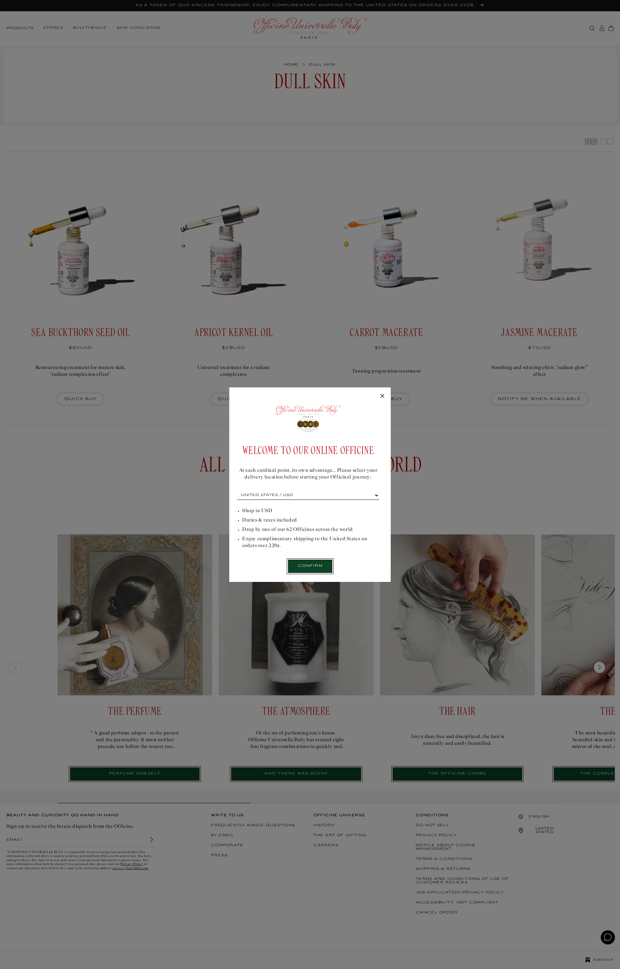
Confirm (310, 565)
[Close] (382, 396)
